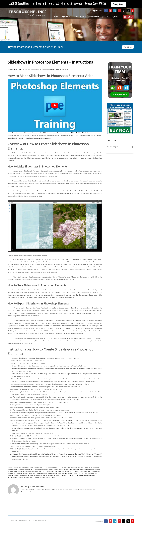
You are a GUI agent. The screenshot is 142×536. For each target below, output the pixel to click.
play (53, 475)
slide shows (77, 475)
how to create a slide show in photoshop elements (58, 467)
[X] (128, 10)
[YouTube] (132, 10)
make (67, 471)
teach (32, 477)
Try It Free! (127, 47)
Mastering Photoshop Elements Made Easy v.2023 (34, 138)
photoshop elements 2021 (57, 473)
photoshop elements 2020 (41, 473)
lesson (64, 471)
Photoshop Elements (61, 69)
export (37, 467)
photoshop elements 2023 (89, 473)
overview (73, 471)
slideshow (84, 475)
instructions (53, 471)
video (53, 477)
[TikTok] (123, 10)
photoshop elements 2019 (25, 473)
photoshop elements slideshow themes (40, 475)
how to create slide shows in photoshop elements (29, 469)
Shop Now (118, 4)
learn (59, 471)
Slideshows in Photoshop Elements (18, 477)
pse (62, 475)
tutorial (48, 477)
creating (29, 467)
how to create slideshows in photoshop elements (60, 469)
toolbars (37, 477)
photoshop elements (86, 471)
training (42, 477)
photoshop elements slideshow (17, 475)
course (19, 467)
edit (33, 467)
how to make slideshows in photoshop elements (29, 471)
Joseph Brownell (15, 69)
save (64, 475)
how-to (46, 471)
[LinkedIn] (114, 10)
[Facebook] (106, 10)
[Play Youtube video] (55, 105)
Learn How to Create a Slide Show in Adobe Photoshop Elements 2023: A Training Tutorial (57, 133)
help (40, 467)
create (24, 467)
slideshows (91, 475)
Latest (52, 69)
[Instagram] (110, 10)
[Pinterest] (119, 10)
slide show (70, 475)
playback (58, 475)
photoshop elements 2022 (73, 473)
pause (77, 471)
